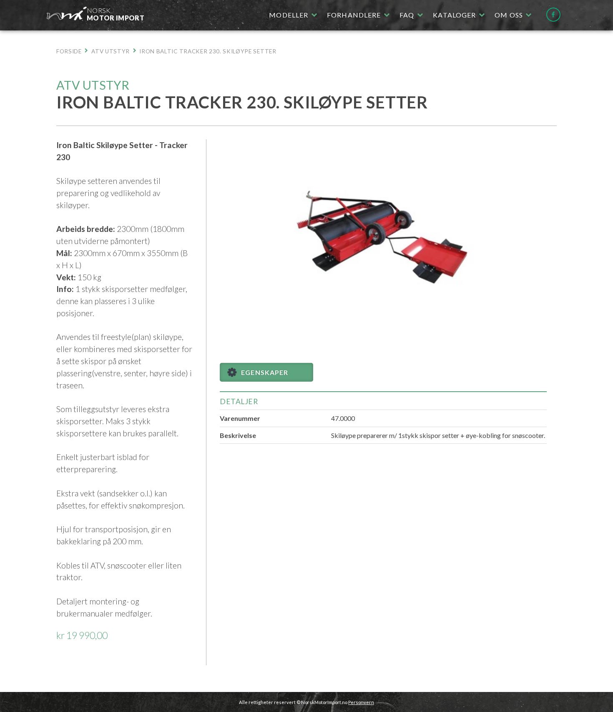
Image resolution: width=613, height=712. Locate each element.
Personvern (361, 702)
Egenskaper (264, 372)
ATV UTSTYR (110, 51)
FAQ (406, 15)
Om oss (509, 15)
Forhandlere (354, 15)
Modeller (288, 15)
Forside (69, 51)
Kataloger (454, 15)
